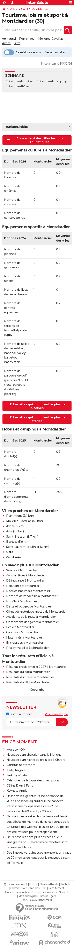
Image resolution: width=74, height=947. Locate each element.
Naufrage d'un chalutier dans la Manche (34, 754)
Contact (15, 888)
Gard (24, 9)
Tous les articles (30, 888)
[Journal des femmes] (19, 917)
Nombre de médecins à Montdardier (32, 596)
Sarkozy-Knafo (17, 775)
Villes (13, 9)
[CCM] (54, 917)
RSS (44, 888)
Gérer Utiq (65, 892)
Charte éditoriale (48, 884)
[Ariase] (19, 942)
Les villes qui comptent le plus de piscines (39, 406)
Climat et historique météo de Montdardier (36, 611)
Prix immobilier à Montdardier (27, 648)
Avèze (6, 43)
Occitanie (13, 557)
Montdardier (40, 9)
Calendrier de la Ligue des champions (33, 780)
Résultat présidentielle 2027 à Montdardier (36, 667)
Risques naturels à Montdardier (28, 591)
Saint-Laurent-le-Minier (22, 547)
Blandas (11, 542)
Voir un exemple (56, 714)
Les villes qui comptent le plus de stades (39, 419)
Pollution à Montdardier (22, 586)
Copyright (37, 689)
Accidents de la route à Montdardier (31, 617)
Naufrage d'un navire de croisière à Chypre (36, 760)
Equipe (33, 884)
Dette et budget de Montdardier (28, 606)
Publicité (65, 884)
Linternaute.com (20, 714)
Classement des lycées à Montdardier (32, 622)
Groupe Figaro (48, 896)
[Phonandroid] (54, 942)
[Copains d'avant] (19, 934)
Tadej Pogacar (17, 770)
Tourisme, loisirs (16, 127)
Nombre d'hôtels (19, 86)
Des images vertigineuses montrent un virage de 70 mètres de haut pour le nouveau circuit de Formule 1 (39, 858)
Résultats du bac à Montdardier (28, 672)
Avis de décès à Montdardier (26, 575)
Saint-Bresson (16, 536)
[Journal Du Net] (19, 925)
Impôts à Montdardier (21, 601)
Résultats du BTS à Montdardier (28, 682)
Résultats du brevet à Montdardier (30, 677)
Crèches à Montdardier (22, 632)
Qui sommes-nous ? (15, 884)
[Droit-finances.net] (54, 925)
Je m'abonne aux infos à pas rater (41, 52)
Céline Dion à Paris (20, 785)
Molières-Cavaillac (50, 38)
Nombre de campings (53, 81)
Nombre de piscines (21, 81)
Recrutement (56, 888)
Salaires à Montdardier (21, 570)
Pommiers (27, 38)
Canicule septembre (21, 765)
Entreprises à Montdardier (24, 642)
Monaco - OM (16, 749)
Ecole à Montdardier (20, 627)
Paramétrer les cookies (43, 892)
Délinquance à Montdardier (25, 580)
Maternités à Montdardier (24, 637)
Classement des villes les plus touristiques (39, 140)
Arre (17, 43)
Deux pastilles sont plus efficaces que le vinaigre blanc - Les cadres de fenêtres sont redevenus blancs (37, 842)
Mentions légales (27, 896)
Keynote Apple (17, 790)
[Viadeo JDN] (54, 934)
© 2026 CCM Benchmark (37, 900)
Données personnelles (16, 892)
